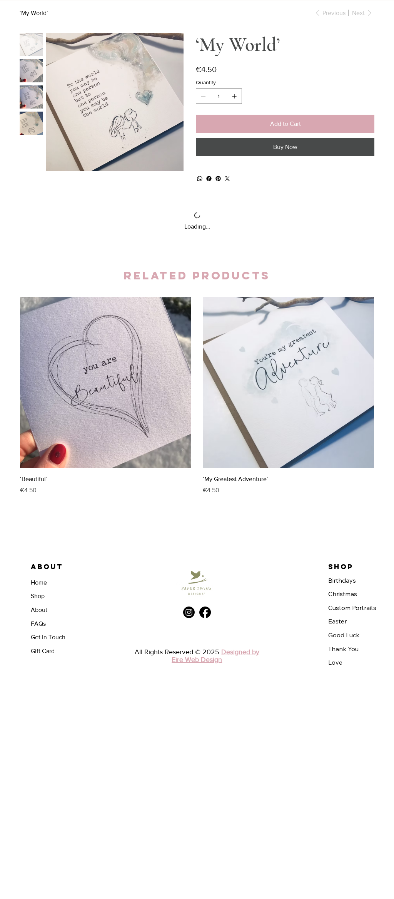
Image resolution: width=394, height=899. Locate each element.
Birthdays (342, 580)
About (39, 610)
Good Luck (343, 635)
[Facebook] (209, 178)
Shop (38, 596)
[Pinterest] (218, 178)
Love (335, 662)
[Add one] (234, 96)
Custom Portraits (352, 608)
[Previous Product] (30, 382)
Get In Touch (48, 637)
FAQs (38, 623)
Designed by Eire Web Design (215, 655)
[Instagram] (189, 612)
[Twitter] (227, 178)
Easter (337, 621)
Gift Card (43, 651)
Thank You (343, 649)
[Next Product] (363, 382)
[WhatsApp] (200, 178)
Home (39, 582)
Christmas (342, 594)
